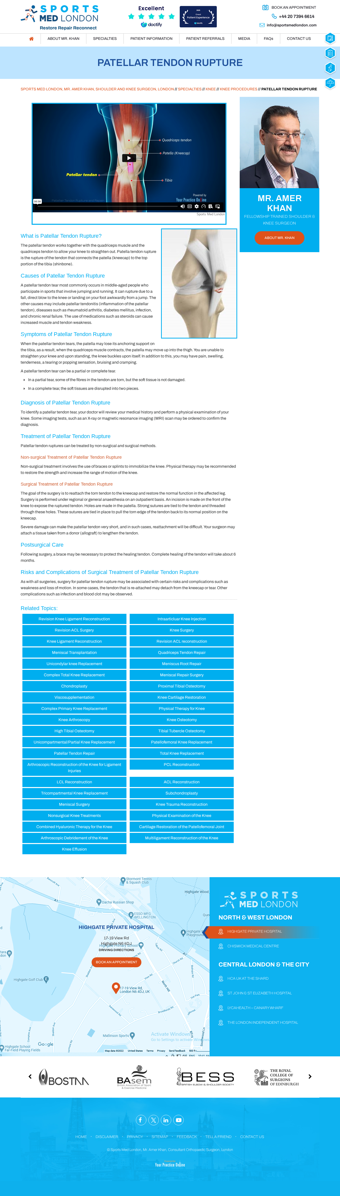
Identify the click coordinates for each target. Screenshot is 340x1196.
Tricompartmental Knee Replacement (74, 793)
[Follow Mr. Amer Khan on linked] (166, 1120)
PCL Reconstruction (182, 764)
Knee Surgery (182, 630)
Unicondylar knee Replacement (74, 664)
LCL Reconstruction (74, 782)
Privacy (135, 1137)
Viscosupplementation (74, 697)
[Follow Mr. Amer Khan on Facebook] (141, 1120)
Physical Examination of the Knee (181, 815)
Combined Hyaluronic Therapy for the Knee (74, 827)
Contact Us (299, 39)
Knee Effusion (74, 849)
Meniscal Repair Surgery (182, 675)
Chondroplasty (74, 686)
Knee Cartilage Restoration (182, 697)
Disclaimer (107, 1137)
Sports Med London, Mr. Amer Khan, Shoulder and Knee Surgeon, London (97, 89)
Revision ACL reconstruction (182, 641)
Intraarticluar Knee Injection (182, 619)
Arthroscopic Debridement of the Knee (74, 838)
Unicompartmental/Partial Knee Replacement (74, 742)
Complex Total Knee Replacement (74, 675)
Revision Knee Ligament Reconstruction (74, 619)
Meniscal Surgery (74, 804)
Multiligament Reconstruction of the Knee (181, 838)
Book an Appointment (294, 7)
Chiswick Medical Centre (253, 946)
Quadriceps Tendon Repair (182, 652)
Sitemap (160, 1137)
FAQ (268, 39)
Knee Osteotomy (182, 720)
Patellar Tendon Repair (74, 753)
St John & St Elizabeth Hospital (259, 993)
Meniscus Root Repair (181, 664)
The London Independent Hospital (262, 1023)
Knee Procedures (238, 89)
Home (81, 1137)
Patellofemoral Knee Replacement (181, 742)
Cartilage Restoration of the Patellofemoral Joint (181, 827)
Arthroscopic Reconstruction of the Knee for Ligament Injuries (74, 767)
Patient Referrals (205, 39)
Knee (211, 89)
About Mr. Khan (63, 39)
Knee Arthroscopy (74, 720)
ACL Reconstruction (182, 782)
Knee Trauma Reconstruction (182, 804)
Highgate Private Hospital (254, 931)
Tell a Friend (218, 1137)
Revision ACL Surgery (74, 630)
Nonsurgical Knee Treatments (74, 815)
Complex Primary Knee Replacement (74, 708)
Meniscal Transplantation (74, 652)
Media (244, 39)
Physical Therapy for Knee (182, 708)
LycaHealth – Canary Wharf (255, 1008)
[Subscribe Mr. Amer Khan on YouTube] (178, 1120)
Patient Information (151, 39)
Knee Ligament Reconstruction (74, 641)
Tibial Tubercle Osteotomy (181, 731)
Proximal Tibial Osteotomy (181, 686)
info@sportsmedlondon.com (292, 25)
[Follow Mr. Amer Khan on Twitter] (154, 1120)
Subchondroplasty (182, 793)
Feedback (187, 1137)
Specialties (105, 39)
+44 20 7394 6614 (296, 16)
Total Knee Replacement (182, 753)
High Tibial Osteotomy (74, 731)
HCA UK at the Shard (248, 978)
